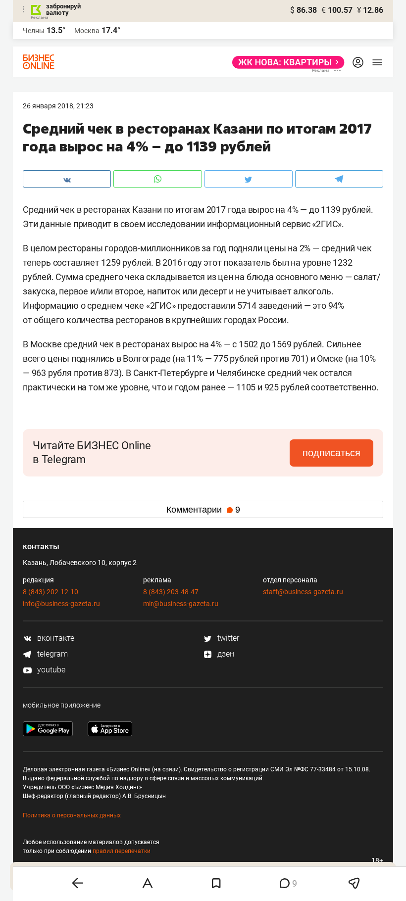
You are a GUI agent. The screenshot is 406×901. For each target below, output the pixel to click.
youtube (50, 669)
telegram (51, 654)
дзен (224, 654)
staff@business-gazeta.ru (303, 592)
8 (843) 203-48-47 (171, 592)
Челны (34, 31)
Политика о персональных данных (72, 815)
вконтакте (54, 638)
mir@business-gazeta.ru (180, 604)
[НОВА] (285, 62)
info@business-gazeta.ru (61, 604)
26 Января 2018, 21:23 (58, 106)
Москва (87, 31)
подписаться (331, 452)
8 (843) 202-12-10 (50, 592)
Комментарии (203, 510)
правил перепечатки (122, 851)
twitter (227, 638)
